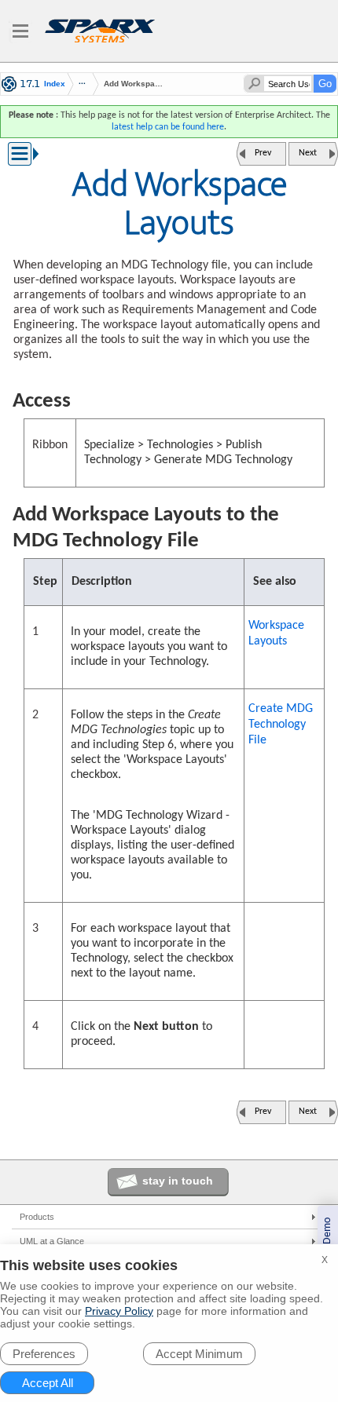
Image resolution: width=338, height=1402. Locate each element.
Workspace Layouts (276, 633)
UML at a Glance (52, 1241)
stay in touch (177, 1180)
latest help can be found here (168, 127)
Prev (263, 153)
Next (308, 153)
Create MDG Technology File (280, 725)
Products (37, 1216)
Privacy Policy (119, 1311)
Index (54, 84)
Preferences (44, 1353)
